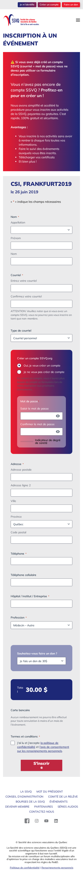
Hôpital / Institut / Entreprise (30, 596)
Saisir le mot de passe (34, 408)
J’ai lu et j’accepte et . (43, 747)
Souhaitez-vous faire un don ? (37, 653)
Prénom (16, 238)
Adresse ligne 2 (21, 485)
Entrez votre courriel (24, 281)
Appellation (18, 222)
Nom (14, 254)
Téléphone (18, 553)
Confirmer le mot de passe (37, 424)
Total (20, 689)
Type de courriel (21, 330)
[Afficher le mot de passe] (57, 416)
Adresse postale (21, 469)
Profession (19, 617)
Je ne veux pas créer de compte (44, 372)
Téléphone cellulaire (23, 575)
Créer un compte (49, 4)
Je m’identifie (27, 4)
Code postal (18, 532)
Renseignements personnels (57, 867)
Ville (13, 501)
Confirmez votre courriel (26, 296)
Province (16, 516)
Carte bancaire (20, 710)
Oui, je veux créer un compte (42, 365)
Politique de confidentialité (25, 867)
